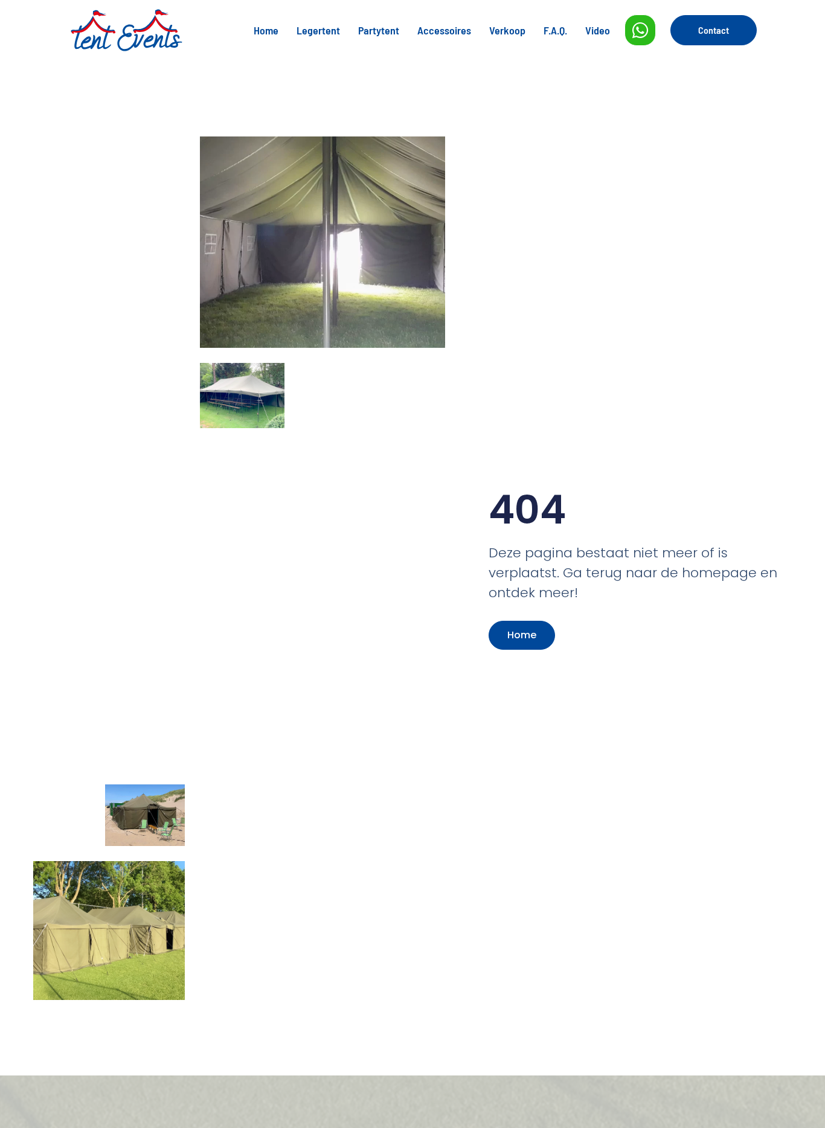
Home (266, 30)
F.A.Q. (555, 30)
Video (597, 30)
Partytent (378, 30)
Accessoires (444, 30)
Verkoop (507, 30)
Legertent (318, 30)
